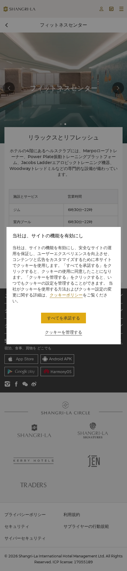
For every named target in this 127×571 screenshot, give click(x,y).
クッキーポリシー (66, 295)
